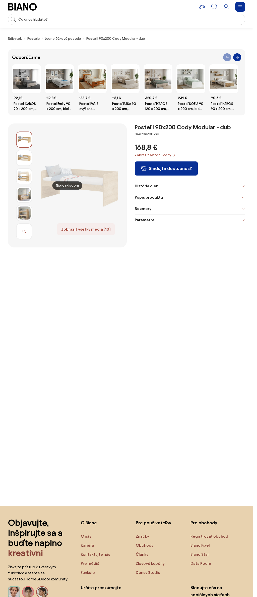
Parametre (145, 220)
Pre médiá (90, 563)
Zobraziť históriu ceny (153, 155)
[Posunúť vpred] (237, 57)
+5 (24, 231)
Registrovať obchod (209, 536)
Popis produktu (149, 197)
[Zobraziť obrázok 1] (24, 140)
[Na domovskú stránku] (22, 6)
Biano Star (199, 554)
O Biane (89, 522)
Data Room (200, 563)
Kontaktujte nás (95, 554)
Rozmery (143, 208)
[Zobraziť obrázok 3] (24, 176)
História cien (146, 186)
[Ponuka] (240, 7)
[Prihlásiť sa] (226, 7)
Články (142, 554)
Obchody (144, 545)
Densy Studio (148, 572)
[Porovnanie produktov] (202, 7)
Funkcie (88, 572)
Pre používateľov (153, 522)
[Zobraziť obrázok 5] (24, 213)
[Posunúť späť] (227, 57)
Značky (142, 536)
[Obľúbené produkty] (214, 7)
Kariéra (87, 545)
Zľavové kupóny (150, 563)
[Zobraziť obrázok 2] (24, 158)
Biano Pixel (200, 545)
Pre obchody (203, 522)
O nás (86, 536)
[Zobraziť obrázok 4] (24, 195)
